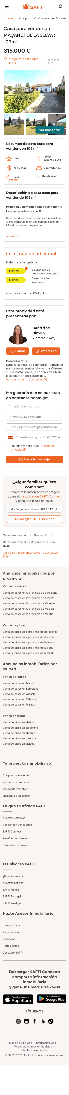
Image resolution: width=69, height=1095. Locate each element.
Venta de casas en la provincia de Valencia (29, 603)
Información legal (46, 1042)
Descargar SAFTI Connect (34, 519)
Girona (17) (40, 535)
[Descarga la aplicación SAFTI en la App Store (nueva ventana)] (18, 999)
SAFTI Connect (12, 831)
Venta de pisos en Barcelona (20, 727)
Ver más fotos (50, 130)
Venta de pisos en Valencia (19, 738)
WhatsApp (49, 351)
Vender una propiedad (17, 782)
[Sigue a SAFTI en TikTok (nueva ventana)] (51, 1021)
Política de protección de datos (33, 1046)
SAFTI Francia (11, 889)
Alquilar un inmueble (15, 788)
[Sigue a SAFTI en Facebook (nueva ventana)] (35, 1021)
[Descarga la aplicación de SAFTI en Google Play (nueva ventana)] (51, 999)
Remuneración (11, 932)
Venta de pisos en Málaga (18, 743)
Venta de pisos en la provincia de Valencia (29, 642)
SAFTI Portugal (12, 896)
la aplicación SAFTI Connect (41, 496)
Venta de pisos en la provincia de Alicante (28, 637)
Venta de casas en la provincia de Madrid (28, 613)
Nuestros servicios (14, 817)
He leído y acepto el (32, 447)
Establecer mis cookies (35, 1050)
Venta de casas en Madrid (19, 683)
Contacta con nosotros (16, 845)
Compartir (43, 18)
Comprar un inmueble (16, 775)
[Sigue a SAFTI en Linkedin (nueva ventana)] (26, 1021)
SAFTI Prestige (12, 903)
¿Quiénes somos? (13, 876)
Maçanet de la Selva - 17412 (24, 61)
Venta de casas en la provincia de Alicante (28, 598)
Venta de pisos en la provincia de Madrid (28, 653)
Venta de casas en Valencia (19, 699)
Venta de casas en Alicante (19, 693)
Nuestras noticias (13, 882)
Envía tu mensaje (37, 459)
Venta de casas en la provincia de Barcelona (30, 592)
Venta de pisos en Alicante (19, 733)
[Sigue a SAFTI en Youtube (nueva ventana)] (43, 1021)
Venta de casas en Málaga (19, 704)
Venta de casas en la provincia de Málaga (28, 608)
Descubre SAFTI (13, 952)
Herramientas (11, 945)
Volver (11, 18)
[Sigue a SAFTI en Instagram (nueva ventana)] (18, 1021)
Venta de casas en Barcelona (20, 688)
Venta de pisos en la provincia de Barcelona (30, 631)
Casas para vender (14, 535)
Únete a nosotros (13, 925)
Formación (9, 939)
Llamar (20, 351)
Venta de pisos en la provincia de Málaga (28, 647)
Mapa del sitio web (20, 1042)
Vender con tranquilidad (17, 824)
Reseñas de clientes (15, 838)
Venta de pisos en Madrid (18, 722)
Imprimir (27, 18)
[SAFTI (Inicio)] (33, 6)
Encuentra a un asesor (16, 795)
